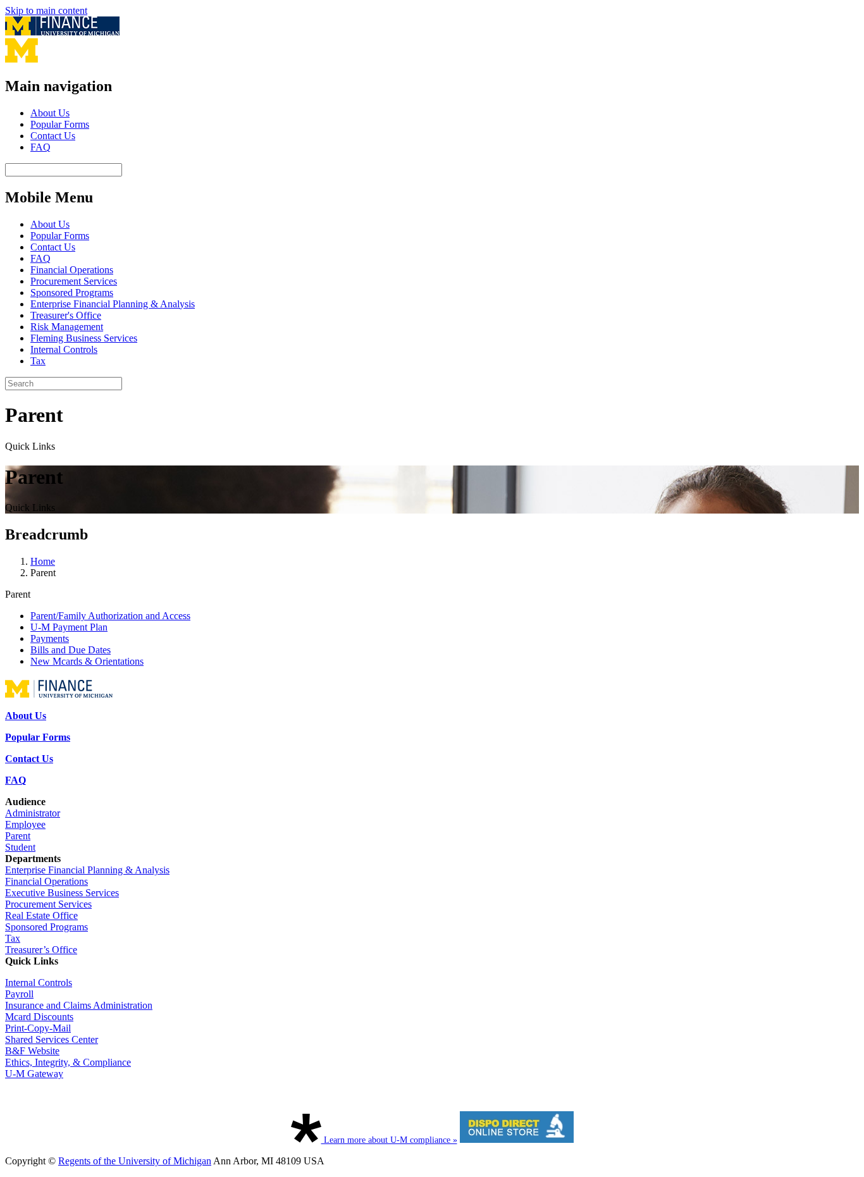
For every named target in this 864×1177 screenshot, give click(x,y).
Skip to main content (46, 10)
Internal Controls (63, 349)
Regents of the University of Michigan (134, 1160)
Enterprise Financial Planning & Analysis (112, 304)
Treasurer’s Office (41, 949)
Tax (38, 360)
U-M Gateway (34, 1073)
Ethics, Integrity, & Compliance (68, 1062)
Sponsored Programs (71, 292)
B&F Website (32, 1050)
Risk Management (66, 326)
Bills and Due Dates (70, 649)
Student (20, 847)
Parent (17, 835)
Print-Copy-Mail (38, 1028)
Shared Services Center (51, 1039)
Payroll (19, 994)
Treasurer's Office (65, 315)
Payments (49, 638)
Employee (25, 824)
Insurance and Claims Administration (78, 1005)
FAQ (40, 147)
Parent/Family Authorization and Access (110, 615)
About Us (50, 113)
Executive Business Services (62, 892)
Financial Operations (71, 269)
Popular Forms (59, 124)
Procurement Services (73, 281)
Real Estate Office (41, 915)
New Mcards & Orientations (87, 661)
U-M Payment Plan (69, 627)
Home (42, 561)
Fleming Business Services (83, 338)
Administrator (32, 813)
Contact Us (52, 135)
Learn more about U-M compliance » (389, 1140)
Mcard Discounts (39, 1016)
